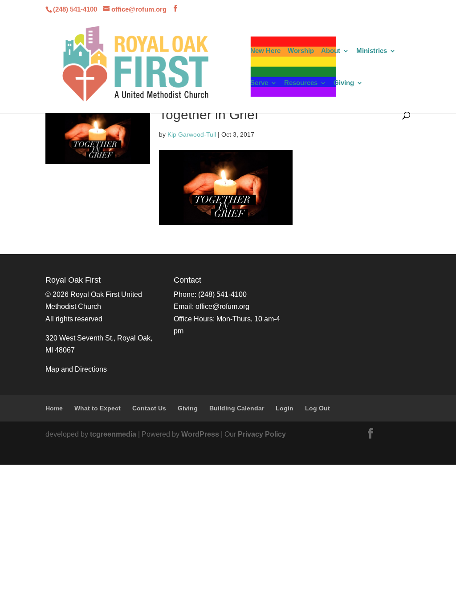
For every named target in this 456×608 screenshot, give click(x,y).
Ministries (371, 51)
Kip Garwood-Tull (191, 134)
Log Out (317, 408)
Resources (301, 83)
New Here (265, 51)
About (330, 51)
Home (54, 408)
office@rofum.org (222, 306)
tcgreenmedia (113, 434)
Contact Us (149, 408)
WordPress (200, 434)
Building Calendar (236, 408)
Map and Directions (76, 369)
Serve (259, 83)
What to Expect (97, 408)
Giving (344, 83)
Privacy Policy (262, 434)
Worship (301, 51)
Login (284, 408)
